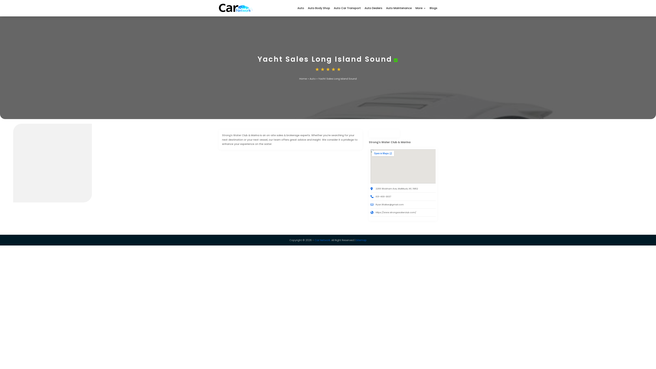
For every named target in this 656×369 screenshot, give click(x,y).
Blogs (433, 8)
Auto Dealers (373, 8)
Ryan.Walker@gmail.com (390, 204)
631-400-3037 (383, 196)
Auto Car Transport (347, 8)
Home (303, 78)
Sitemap (361, 240)
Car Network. (323, 240)
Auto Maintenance (399, 8)
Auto (300, 8)
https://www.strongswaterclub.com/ (396, 212)
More (418, 8)
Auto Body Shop (319, 8)
